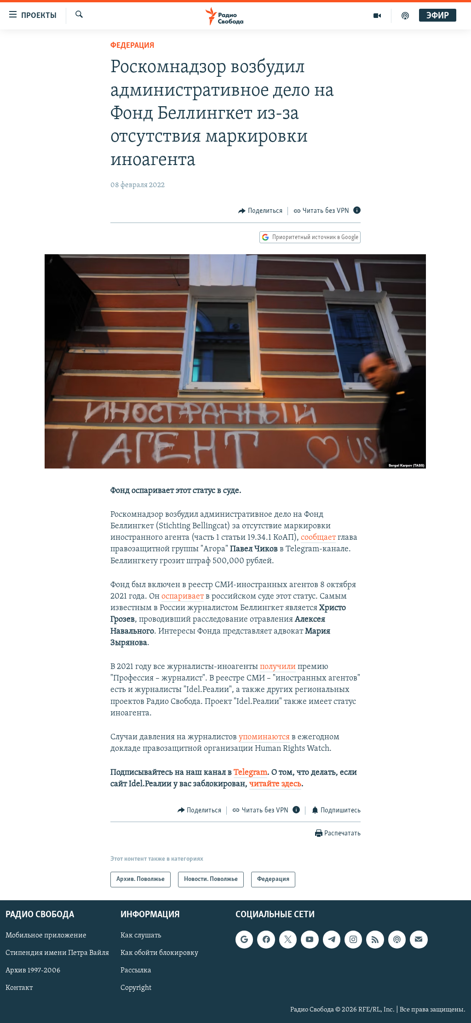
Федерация (132, 46)
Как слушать (141, 936)
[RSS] (375, 940)
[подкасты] (405, 16)
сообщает (318, 538)
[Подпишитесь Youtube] (309, 940)
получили (278, 667)
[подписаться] (418, 940)
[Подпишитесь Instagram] (353, 940)
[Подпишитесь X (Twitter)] (288, 940)
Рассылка (136, 971)
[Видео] (377, 16)
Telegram (250, 773)
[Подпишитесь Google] (244, 940)
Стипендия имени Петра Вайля (57, 953)
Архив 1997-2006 (33, 971)
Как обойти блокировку (159, 953)
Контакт (19, 988)
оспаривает (182, 597)
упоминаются (264, 737)
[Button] (260, 211)
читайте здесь (275, 784)
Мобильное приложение (46, 936)
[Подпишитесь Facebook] (266, 940)
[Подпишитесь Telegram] (331, 940)
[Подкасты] (397, 940)
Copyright (136, 988)
